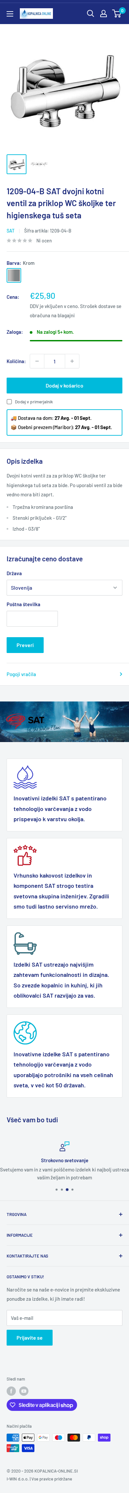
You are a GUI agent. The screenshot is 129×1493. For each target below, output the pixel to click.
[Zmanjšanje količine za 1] (37, 361)
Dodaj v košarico (64, 385)
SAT (11, 230)
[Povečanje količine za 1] (72, 361)
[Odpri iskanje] (90, 13)
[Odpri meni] (10, 13)
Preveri (25, 645)
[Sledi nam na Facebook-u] (11, 1391)
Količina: (16, 361)
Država (14, 573)
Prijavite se (30, 1337)
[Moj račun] (103, 13)
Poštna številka (23, 604)
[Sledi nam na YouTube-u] (23, 1391)
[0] (117, 13)
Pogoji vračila (21, 674)
